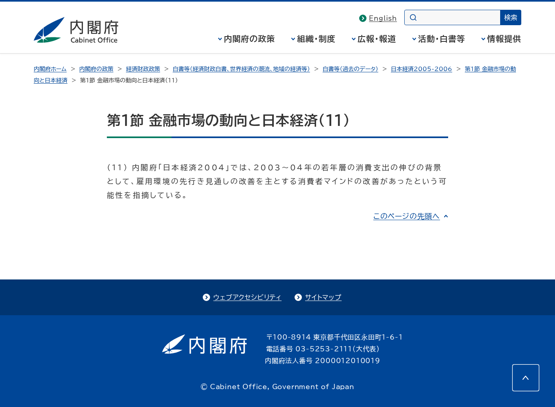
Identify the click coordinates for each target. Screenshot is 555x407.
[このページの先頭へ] (526, 378)
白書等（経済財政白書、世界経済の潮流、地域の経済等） (241, 69)
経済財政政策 (143, 69)
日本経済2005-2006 (421, 69)
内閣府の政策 (249, 39)
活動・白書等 (441, 39)
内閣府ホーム (50, 69)
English (383, 18)
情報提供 (504, 39)
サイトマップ (323, 297)
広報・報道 (377, 39)
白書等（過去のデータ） (350, 69)
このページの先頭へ (406, 216)
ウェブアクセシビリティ (247, 297)
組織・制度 (316, 39)
